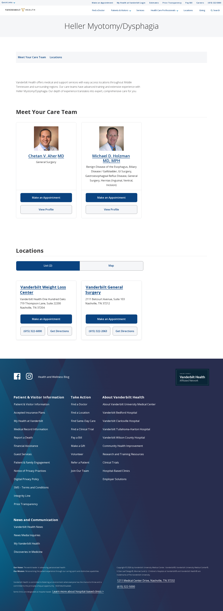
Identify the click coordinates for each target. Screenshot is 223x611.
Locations (188, 10)
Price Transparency (172, 2)
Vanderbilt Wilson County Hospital (124, 437)
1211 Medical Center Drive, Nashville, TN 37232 (146, 580)
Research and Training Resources (123, 454)
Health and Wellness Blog (53, 377)
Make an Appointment (102, 2)
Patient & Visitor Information (31, 404)
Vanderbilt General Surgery (104, 289)
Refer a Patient (80, 462)
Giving (202, 10)
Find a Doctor (98, 10)
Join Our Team (80, 471)
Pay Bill (188, 2)
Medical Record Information (31, 429)
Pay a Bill (76, 437)
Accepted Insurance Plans (29, 412)
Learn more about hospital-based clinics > (78, 591)
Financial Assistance (26, 446)
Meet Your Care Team (32, 57)
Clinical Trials (111, 462)
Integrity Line (22, 496)
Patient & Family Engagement (32, 462)
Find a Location (80, 412)
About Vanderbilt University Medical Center (129, 404)
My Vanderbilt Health (27, 543)
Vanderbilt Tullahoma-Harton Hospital (126, 429)
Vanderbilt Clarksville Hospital (121, 421)
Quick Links (7, 2)
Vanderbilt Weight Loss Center (43, 289)
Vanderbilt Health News (28, 527)
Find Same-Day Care (83, 421)
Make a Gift (78, 446)
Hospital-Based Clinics (116, 471)
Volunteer (77, 454)
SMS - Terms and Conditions (31, 487)
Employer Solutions (115, 479)
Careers (200, 2)
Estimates (154, 2)
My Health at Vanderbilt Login (131, 2)
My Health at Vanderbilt (28, 421)
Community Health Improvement (123, 446)
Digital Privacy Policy (26, 479)
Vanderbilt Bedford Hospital (120, 412)
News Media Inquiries (27, 535)
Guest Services (23, 454)
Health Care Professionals (163, 10)
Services (140, 10)
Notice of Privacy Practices (30, 471)
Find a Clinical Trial (82, 429)
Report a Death (23, 437)
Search (216, 10)
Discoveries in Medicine (28, 552)
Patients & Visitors (119, 10)
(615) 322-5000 (214, 2)
